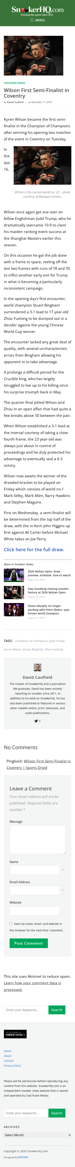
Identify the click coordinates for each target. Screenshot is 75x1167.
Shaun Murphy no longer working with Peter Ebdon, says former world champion (48, 609)
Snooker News (14, 83)
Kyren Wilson (12, 649)
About (8, 1056)
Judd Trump (57, 641)
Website (15, 902)
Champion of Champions (31, 641)
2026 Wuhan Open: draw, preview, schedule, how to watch (49, 573)
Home (7, 1051)
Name (14, 862)
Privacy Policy (12, 1065)
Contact (9, 1060)
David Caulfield (15, 102)
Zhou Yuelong (54, 649)
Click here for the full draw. (34, 549)
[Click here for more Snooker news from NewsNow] (15, 1034)
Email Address (20, 882)
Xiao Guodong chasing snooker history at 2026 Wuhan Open (48, 590)
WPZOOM (23, 1157)
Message (16, 821)
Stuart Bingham (33, 649)
